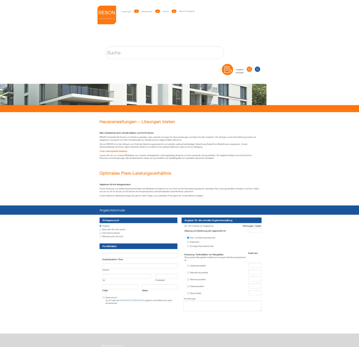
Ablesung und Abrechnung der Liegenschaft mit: (205, 231)
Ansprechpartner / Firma (112, 259)
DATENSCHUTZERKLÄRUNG (132, 300)
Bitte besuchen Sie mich (112, 236)
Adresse (105, 270)
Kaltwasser (194, 242)
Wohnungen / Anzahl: (252, 226)
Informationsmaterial (111, 233)
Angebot (106, 226)
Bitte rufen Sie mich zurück (113, 229)
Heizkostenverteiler (198, 265)
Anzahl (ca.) (253, 253)
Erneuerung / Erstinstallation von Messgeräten (215, 257)
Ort (103, 280)
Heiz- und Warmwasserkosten (202, 237)
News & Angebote (222, 5)
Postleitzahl (160, 280)
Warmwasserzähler (198, 279)
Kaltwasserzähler (197, 286)
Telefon (145, 290)
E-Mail (105, 290)
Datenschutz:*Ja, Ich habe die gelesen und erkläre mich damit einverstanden (138, 300)
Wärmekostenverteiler (199, 272)
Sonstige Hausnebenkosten (202, 246)
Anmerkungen (190, 298)
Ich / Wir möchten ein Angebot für (198, 226)
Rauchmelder (195, 293)
